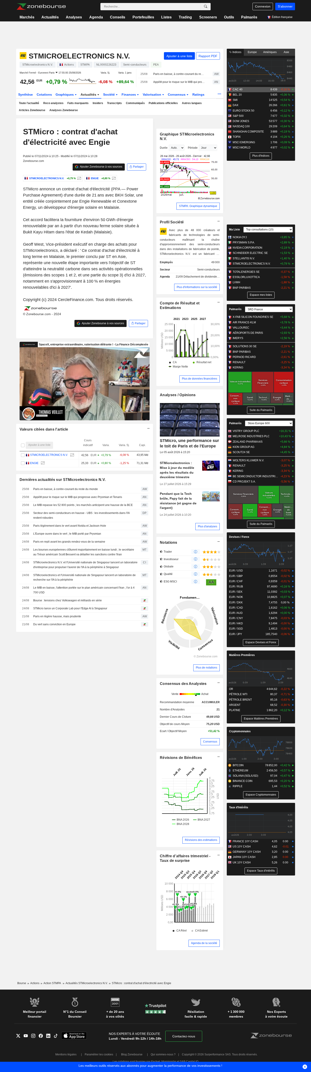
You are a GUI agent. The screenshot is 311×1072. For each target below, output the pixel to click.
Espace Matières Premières (261, 718)
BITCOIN (238, 765)
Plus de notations (206, 667)
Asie (286, 52)
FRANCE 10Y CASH (245, 841)
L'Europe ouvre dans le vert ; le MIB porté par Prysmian (67, 533)
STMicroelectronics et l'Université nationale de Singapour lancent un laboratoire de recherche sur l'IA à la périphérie (84, 578)
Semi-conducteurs (208, 269)
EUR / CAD (236, 607)
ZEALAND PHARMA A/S (248, 441)
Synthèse (25, 94)
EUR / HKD (236, 623)
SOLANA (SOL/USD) (245, 775)
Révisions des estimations (201, 840)
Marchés (27, 17)
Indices (236, 52)
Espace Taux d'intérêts (261, 870)
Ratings (198, 94)
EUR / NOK (236, 597)
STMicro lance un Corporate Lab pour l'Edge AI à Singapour (70, 608)
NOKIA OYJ (240, 237)
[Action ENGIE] (113, 178)
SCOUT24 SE (241, 452)
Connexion (262, 6)
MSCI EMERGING (244, 142)
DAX (235, 105)
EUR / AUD (236, 613)
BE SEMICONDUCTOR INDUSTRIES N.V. (255, 476)
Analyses (74, 17)
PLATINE (234, 710)
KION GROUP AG (243, 447)
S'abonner (285, 6)
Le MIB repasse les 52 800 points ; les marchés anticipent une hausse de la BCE (83, 505)
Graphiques (65, 94)
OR (231, 689)
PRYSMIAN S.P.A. (244, 242)
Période (193, 147)
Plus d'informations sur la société (197, 287)
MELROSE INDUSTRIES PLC (251, 436)
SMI (235, 100)
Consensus (177, 94)
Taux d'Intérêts (238, 807)
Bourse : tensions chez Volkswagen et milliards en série (67, 600)
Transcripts (114, 103)
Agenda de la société (204, 943)
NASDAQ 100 (241, 126)
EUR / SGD (236, 628)
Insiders (98, 103)
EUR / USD (236, 570)
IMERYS (238, 338)
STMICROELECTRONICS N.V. (49, 455)
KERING (238, 367)
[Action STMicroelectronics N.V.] (78, 178)
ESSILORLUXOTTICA (246, 277)
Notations (168, 542)
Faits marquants (78, 103)
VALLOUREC (241, 327)
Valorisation (152, 94)
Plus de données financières (199, 378)
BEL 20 (237, 94)
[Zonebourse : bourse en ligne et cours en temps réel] (41, 6)
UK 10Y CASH (242, 862)
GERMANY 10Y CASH (247, 851)
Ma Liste (234, 229)
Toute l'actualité (29, 103)
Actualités (50, 17)
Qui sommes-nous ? (163, 1054)
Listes (166, 17)
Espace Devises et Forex (260, 642)
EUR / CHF (236, 581)
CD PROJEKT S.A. (244, 481)
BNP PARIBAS (242, 287)
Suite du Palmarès (261, 410)
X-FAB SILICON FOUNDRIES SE (253, 317)
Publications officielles (163, 103)
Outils (229, 17)
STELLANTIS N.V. (244, 258)
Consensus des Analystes (183, 684)
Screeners (208, 17)
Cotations (44, 94)
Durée (164, 147)
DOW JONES (241, 121)
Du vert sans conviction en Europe (54, 624)
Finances (129, 94)
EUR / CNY (236, 618)
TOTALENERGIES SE (246, 271)
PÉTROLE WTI (238, 694)
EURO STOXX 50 (243, 110)
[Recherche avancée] (206, 6)
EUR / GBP (236, 576)
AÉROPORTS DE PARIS (248, 332)
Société (109, 94)
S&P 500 (238, 115)
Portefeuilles (143, 17)
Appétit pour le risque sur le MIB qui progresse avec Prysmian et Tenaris (179, 82)
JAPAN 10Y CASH (244, 857)
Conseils (117, 17)
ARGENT (234, 705)
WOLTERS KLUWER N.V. (248, 460)
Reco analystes (53, 103)
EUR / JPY (235, 634)
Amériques (270, 52)
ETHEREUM (240, 770)
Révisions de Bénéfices (181, 758)
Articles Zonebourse (32, 110)
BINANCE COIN (242, 781)
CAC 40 (237, 89)
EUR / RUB (236, 586)
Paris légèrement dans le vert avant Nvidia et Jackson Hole (69, 525)
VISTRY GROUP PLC (246, 431)
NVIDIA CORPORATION (247, 247)
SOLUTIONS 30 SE (245, 346)
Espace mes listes (261, 294)
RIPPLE (237, 786)
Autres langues (192, 103)
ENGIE (34, 463)
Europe (252, 52)
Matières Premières (242, 655)
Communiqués (135, 103)
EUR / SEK (235, 591)
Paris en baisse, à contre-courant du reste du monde (179, 74)
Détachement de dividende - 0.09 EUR (207, 276)
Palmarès (249, 17)
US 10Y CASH (242, 846)
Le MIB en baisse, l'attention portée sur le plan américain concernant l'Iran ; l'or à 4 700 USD (84, 590)
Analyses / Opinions (178, 395)
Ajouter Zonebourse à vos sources (100, 166)
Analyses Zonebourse (63, 110)
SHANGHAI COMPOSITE (248, 131)
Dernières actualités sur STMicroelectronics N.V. (63, 480)
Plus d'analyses (207, 526)
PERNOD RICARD (244, 357)
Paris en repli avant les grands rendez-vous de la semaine (69, 541)
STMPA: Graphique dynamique (198, 206)
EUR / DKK (236, 602)
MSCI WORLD (241, 147)
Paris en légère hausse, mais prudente (57, 616)
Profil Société (172, 222)
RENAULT (239, 362)
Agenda (96, 17)
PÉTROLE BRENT (240, 699)
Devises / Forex (239, 537)
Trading (185, 17)
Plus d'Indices (260, 155)
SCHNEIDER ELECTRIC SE (250, 253)
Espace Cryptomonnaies (261, 794)
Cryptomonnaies (240, 731)
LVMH (236, 282)
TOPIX (237, 136)
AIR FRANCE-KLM (244, 322)
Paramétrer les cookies (99, 1054)
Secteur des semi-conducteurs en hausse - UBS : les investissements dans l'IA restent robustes (81, 515)
